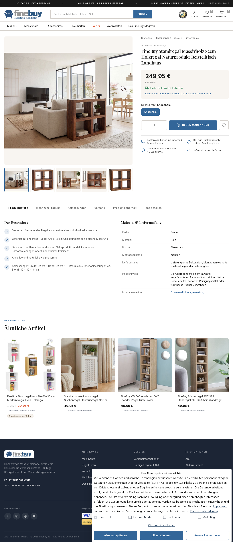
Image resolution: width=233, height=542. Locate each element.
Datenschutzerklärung (204, 511)
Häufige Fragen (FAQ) (146, 465)
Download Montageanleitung (187, 292)
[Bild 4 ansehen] (94, 180)
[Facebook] (7, 516)
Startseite (146, 38)
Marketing (208, 517)
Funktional (174, 517)
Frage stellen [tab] (153, 208)
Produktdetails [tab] (18, 208)
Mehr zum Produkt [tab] (48, 208)
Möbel (11, 26)
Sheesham (150, 111)
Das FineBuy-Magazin (142, 26)
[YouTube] (34, 516)
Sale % (96, 26)
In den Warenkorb (195, 125)
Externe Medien (143, 517)
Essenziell (105, 517)
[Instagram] (16, 516)
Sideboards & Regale (168, 38)
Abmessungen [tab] (77, 208)
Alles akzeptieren (115, 535)
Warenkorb (88, 471)
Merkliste (87, 477)
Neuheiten (78, 26)
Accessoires (55, 26)
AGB (188, 458)
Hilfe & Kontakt (218, 3)
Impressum (220, 506)
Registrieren (89, 465)
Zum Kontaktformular (24, 485)
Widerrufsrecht (194, 465)
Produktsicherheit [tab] (125, 208)
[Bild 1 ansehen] (16, 180)
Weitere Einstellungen (161, 525)
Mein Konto (88, 458)
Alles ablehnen (161, 535)
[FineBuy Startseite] (24, 14)
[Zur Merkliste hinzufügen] (224, 125)
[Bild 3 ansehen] (68, 180)
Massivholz (31, 26)
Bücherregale (191, 38)
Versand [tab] (99, 208)
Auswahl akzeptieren (207, 535)
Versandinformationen (146, 458)
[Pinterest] (25, 516)
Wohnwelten (114, 26)
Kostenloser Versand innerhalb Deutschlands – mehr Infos (178, 93)
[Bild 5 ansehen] (120, 180)
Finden (142, 14)
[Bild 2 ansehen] (42, 180)
